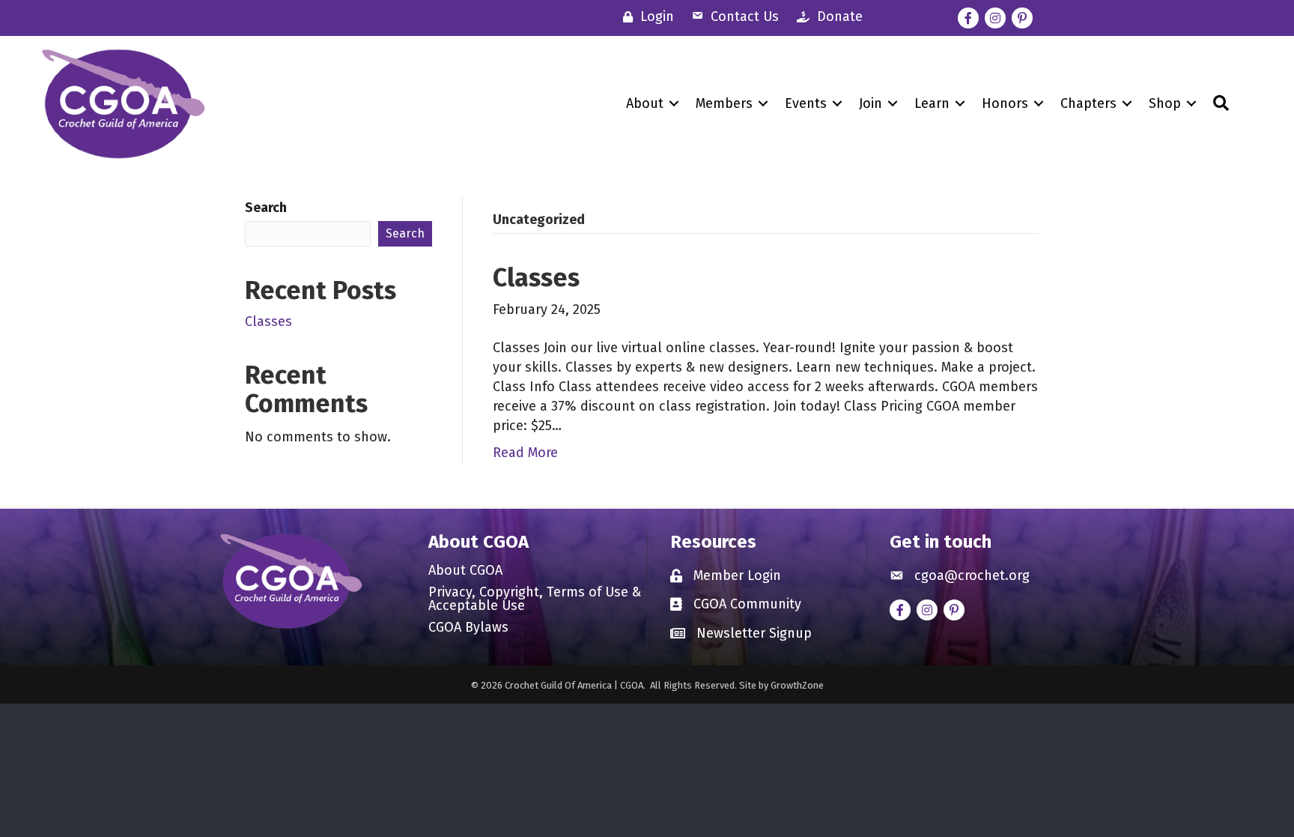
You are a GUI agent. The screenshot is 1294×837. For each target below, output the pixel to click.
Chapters (1088, 103)
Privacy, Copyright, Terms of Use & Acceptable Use (534, 599)
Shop (1165, 103)
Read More (525, 452)
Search (266, 207)
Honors (1005, 103)
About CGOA (465, 570)
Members (724, 103)
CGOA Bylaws (468, 627)
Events (806, 103)
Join (870, 103)
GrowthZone (797, 685)
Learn (932, 103)
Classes (268, 321)
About (644, 103)
